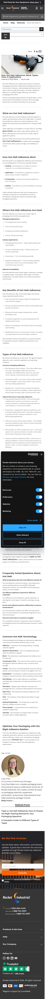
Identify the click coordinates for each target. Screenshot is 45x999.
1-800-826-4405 (18, 908)
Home (5, 23)
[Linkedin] (12, 987)
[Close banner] (41, 454)
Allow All (22, 528)
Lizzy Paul (13, 79)
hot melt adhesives (12, 141)
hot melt (7, 753)
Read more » (7, 800)
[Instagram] (4, 987)
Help (21, 966)
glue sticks (8, 131)
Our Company (21, 973)
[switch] (39, 497)
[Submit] (42, 17)
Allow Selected (22, 535)
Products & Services (21, 958)
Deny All (22, 543)
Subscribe (22, 873)
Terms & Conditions (22, 879)
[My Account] (37, 8)
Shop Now (34, 2)
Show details (32, 520)
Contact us (17, 740)
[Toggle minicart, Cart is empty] (41, 8)
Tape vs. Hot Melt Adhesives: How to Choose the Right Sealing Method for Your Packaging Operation (22, 813)
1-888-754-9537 (19, 911)
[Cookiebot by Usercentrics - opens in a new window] (28, 454)
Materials (21, 23)
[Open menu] (2, 8)
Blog (13, 23)
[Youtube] (16, 987)
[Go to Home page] (18, 8)
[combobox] (23, 16)
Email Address (8, 861)
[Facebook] (8, 987)
